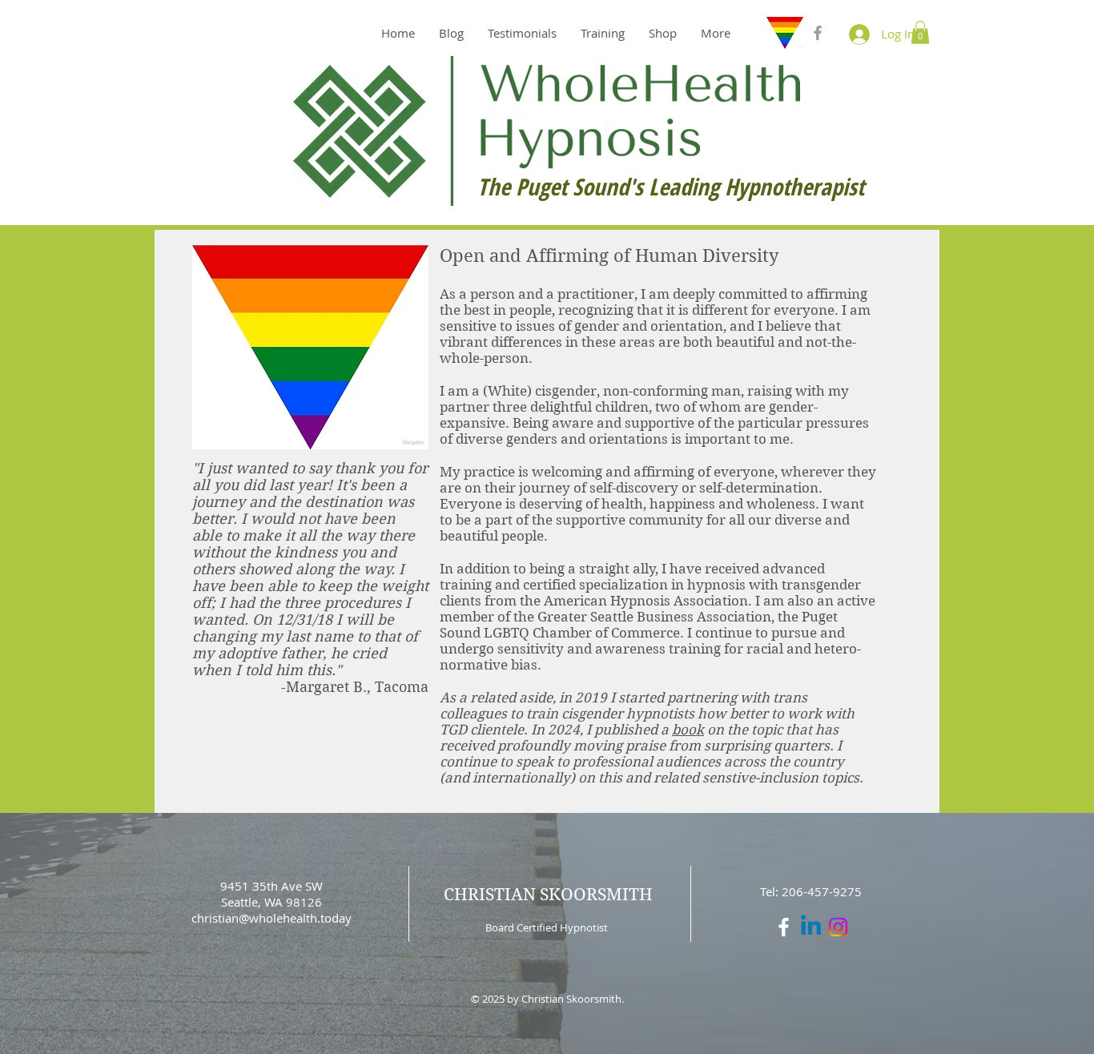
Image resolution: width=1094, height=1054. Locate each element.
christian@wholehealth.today (271, 918)
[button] (920, 32)
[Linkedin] (810, 927)
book (688, 730)
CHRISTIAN (490, 894)
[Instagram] (838, 927)
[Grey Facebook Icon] (817, 32)
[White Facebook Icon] (783, 927)
